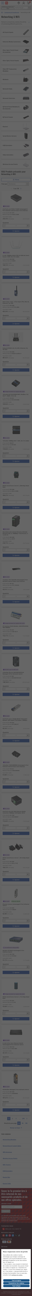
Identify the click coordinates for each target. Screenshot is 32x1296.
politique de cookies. (17, 1275)
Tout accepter (16, 1280)
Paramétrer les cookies (16, 1283)
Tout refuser (16, 1286)
